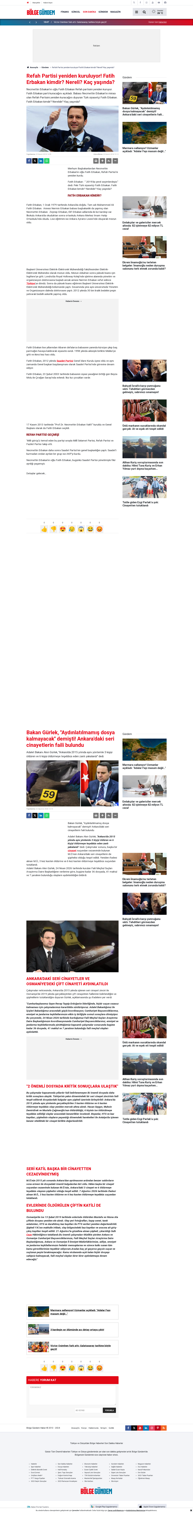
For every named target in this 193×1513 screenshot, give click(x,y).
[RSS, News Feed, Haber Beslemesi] (164, 1428)
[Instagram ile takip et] (152, 1428)
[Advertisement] (46, 183)
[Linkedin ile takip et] (146, 1428)
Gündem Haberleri (117, 1464)
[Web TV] (158, 2)
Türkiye (30, 283)
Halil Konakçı (62, 1470)
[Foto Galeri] (165, 2)
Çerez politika (113, 1510)
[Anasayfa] (27, 3)
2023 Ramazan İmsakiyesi (67, 1481)
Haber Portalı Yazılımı (40, 1507)
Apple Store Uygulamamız (154, 1507)
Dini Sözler (141, 1473)
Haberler (34, 1464)
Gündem (103, 11)
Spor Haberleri (36, 1467)
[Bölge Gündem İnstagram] (146, 2)
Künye (84, 1428)
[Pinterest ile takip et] (158, 1428)
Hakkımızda (93, 1428)
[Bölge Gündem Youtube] (152, 2)
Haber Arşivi (47, 3)
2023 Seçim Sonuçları (38, 1481)
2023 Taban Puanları (145, 1475)
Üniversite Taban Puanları (120, 1475)
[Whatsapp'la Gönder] (46, 160)
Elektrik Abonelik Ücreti (39, 1470)
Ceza (29, 1234)
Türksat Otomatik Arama (67, 1478)
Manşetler (36, 3)
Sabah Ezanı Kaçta (118, 1470)
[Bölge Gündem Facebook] (140, 2)
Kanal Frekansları (144, 1470)
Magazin (115, 11)
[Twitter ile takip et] (134, 1428)
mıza (121, 1510)
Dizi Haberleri (142, 1467)
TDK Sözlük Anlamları (92, 1475)
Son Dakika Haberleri (65, 1464)
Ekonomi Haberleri (90, 1464)
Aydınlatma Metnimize (135, 1510)
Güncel (75, 11)
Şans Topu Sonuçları (65, 1473)
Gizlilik (111, 1428)
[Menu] (136, 12)
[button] (102, 160)
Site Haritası (88, 1481)
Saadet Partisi (65, 360)
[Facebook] (29, 160)
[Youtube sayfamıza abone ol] (140, 1428)
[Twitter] (35, 160)
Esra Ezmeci (35, 1473)
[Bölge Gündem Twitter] (134, 2)
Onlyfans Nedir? (36, 1475)
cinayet (72, 850)
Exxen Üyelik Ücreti (91, 1470)
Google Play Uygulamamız (106, 1507)
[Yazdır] (96, 160)
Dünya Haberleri (63, 1467)
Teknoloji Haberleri (91, 1467)
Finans (65, 11)
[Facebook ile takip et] (128, 1428)
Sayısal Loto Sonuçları (92, 1473)
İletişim (103, 1428)
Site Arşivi (114, 1481)
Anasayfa (34, 67)
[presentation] (29, 22)
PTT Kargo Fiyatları (38, 1478)
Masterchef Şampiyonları (93, 1478)
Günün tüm (157, 22)
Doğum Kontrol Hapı (65, 1475)
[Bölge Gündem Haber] (41, 11)
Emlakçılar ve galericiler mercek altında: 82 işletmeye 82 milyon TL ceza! (87, 22)
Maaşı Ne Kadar (116, 1478)
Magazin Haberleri (144, 1464)
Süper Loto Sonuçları (118, 1473)
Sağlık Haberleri (116, 1467)
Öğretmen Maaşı (144, 1478)
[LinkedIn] (40, 160)
